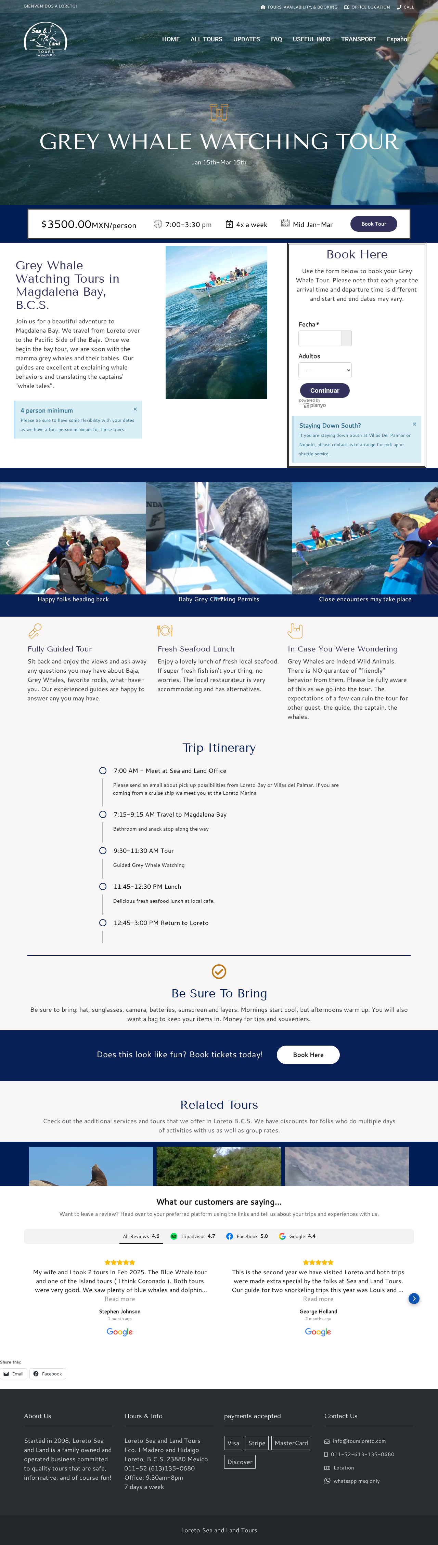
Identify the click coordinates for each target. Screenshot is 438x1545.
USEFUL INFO (311, 39)
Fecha (308, 324)
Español (398, 39)
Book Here (308, 1054)
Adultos (309, 355)
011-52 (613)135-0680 (159, 1468)
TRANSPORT (358, 39)
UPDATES (246, 39)
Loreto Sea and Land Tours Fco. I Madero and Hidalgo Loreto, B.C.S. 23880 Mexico (166, 1449)
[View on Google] (120, 1332)
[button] (7, 542)
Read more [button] (119, 1298)
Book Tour (373, 223)
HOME (171, 39)
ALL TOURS (206, 39)
